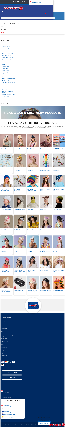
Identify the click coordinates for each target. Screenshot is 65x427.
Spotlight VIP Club (4, 349)
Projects (3, 43)
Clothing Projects (6, 62)
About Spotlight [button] (6, 317)
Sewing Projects (5, 96)
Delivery (2, 344)
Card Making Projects (6, 59)
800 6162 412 (33, 424)
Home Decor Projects (6, 80)
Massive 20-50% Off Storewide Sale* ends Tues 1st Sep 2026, (23, 1)
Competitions (3, 350)
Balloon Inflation (4, 330)
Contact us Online (12, 372)
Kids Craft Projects (6, 84)
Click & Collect (3, 346)
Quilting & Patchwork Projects (8, 94)
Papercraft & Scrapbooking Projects (7, 92)
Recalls (27, 424)
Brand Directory (4, 355)
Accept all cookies (44, 422)
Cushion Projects (5, 68)
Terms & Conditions (15, 424)
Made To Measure (4, 328)
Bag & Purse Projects (6, 51)
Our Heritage (3, 320)
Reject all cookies (44, 423)
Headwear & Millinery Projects (8, 78)
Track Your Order (4, 347)
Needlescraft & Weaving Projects (9, 87)
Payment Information (5, 339)
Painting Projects (6, 89)
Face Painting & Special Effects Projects (8, 73)
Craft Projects (5, 64)
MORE (2, 32)
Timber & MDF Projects (7, 98)
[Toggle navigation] (2, 11)
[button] (6, 397)
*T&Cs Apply (41, 1)
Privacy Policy (49, 420)
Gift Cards (3, 29)
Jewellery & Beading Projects (8, 82)
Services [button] (3, 326)
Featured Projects (6, 46)
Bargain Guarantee (4, 341)
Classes (2, 333)
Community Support (5, 321)
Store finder (12, 377)
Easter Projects (5, 70)
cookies (40, 420)
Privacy (22, 424)
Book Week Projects (6, 55)
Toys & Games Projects (7, 99)
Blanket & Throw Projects (7, 53)
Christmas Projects (6, 61)
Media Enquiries (4, 323)
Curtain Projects (5, 66)
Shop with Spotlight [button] (7, 336)
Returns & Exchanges (5, 338)
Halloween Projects (6, 48)
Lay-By (2, 331)
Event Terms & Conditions (5, 356)
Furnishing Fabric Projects (7, 76)
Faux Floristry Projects (7, 74)
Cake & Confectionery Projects (8, 57)
